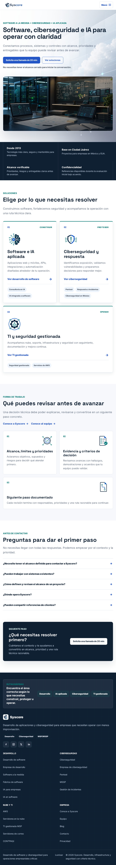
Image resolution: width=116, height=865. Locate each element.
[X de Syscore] (21, 744)
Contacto (64, 833)
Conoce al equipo (41, 423)
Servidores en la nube (13, 818)
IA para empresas (12, 789)
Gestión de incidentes (70, 789)
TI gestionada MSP (12, 826)
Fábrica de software (13, 782)
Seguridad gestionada (19, 365)
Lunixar (59, 855)
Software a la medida (13, 774)
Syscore (16, 717)
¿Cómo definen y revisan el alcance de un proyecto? (34, 584)
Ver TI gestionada (58, 355)
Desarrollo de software (14, 759)
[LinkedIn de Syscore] (29, 744)
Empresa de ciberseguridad (73, 767)
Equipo (63, 818)
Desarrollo (44, 693)
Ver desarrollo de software (29, 279)
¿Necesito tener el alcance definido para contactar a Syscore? (40, 563)
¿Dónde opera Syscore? (17, 594)
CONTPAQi (8, 841)
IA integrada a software (19, 296)
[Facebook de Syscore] (6, 744)
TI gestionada (100, 693)
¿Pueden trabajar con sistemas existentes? (28, 573)
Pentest (69, 289)
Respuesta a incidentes (87, 289)
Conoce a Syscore (14, 423)
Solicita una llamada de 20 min (21, 60)
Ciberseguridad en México (77, 296)
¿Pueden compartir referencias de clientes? (29, 604)
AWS (5, 811)
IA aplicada (61, 693)
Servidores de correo (13, 833)
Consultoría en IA (17, 289)
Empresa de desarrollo (14, 767)
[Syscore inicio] (50, 5)
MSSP (63, 782)
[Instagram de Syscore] (14, 744)
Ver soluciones (52, 60)
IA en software (10, 797)
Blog (62, 826)
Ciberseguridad (80, 693)
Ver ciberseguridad (86, 279)
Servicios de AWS (42, 365)
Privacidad (65, 841)
